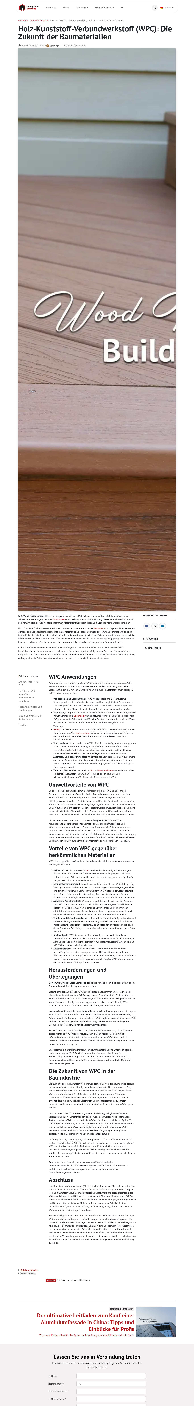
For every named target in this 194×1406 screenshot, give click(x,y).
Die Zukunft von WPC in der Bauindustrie (30, 717)
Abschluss (23, 724)
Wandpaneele (59, 619)
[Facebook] (146, 626)
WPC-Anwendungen (29, 676)
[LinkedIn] (162, 626)
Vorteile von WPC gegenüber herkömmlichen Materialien (27, 695)
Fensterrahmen (105, 770)
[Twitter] (154, 626)
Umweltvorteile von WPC (28, 683)
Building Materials (40, 20)
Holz (88, 870)
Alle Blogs (23, 20)
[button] (155, 8)
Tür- (91, 770)
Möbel (56, 729)
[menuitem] (51, 8)
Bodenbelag (79, 715)
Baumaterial (99, 628)
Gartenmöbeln (82, 732)
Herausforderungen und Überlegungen (30, 708)
